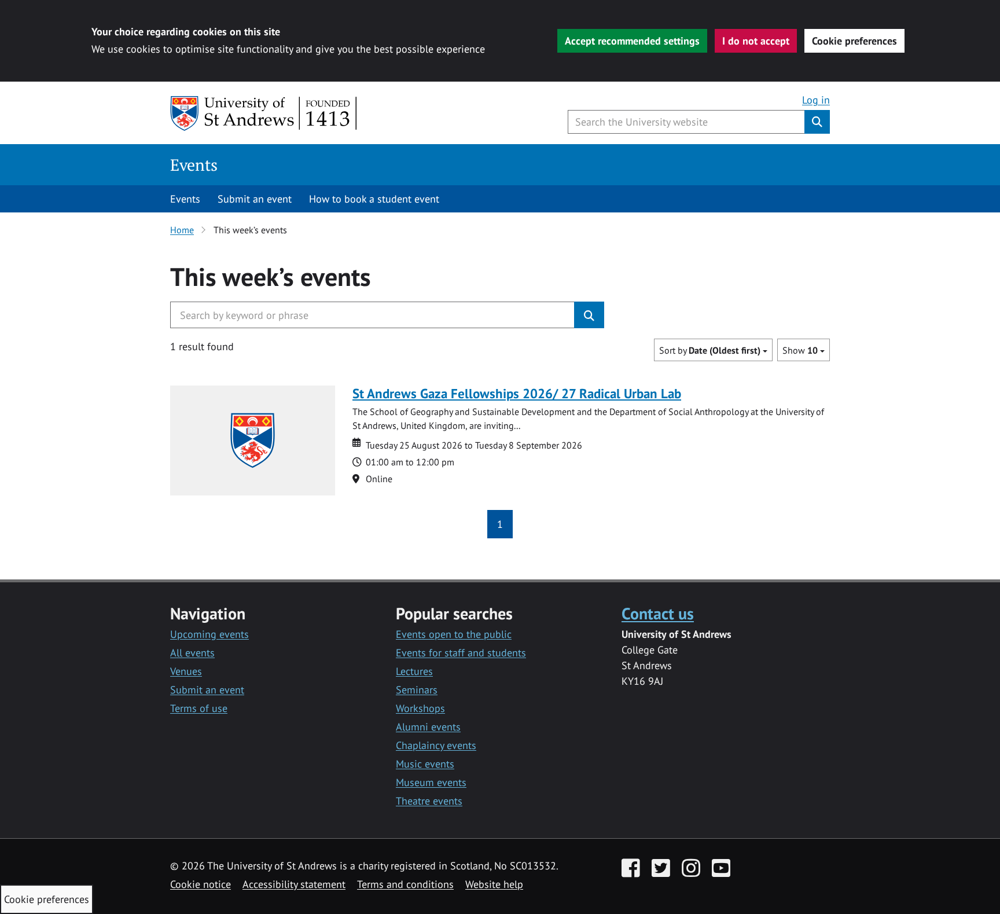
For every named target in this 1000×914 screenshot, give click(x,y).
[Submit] (589, 315)
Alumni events (428, 726)
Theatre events (429, 800)
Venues (186, 671)
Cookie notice (200, 884)
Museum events (431, 782)
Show (800, 350)
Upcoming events (209, 634)
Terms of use (198, 708)
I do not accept (755, 40)
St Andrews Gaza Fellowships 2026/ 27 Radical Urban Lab (516, 393)
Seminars (417, 689)
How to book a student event (374, 198)
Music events (425, 763)
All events (192, 652)
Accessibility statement (293, 884)
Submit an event (255, 198)
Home (182, 230)
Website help (494, 884)
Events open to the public (454, 634)
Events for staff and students (461, 652)
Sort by (709, 350)
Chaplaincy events (436, 745)
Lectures (414, 671)
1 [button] (500, 524)
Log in (816, 100)
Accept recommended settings (632, 40)
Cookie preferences (854, 40)
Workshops (420, 708)
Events (194, 164)
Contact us (658, 613)
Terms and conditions (405, 884)
